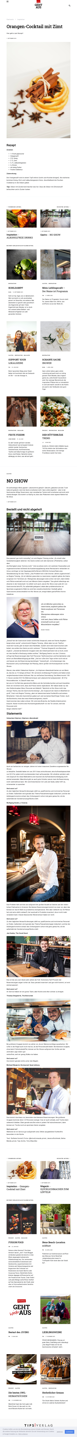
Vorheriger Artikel (14, 207)
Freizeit (45, 430)
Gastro (44, 283)
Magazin (27, 355)
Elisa (9, 292)
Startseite (10, 19)
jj (43, 442)
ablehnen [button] (60, 1432)
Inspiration (21, 19)
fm (43, 1250)
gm (9, 1246)
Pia (43, 295)
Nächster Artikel (63, 207)
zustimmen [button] (69, 1432)
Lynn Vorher (11, 439)
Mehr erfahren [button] (23, 1434)
